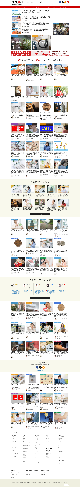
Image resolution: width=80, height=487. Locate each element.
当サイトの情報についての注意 (55, 482)
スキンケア (48, 438)
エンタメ (59, 457)
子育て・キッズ (37, 454)
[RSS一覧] (65, 2)
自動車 (24, 461)
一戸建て (13, 436)
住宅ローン (25, 441)
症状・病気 (36, 438)
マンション (13, 438)
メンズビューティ (60, 453)
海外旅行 (24, 455)
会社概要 (13, 482)
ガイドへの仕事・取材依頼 (15, 475)
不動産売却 (13, 450)
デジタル (31, 7)
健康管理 (36, 436)
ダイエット (48, 444)
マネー (22, 7)
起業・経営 (48, 454)
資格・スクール (48, 453)
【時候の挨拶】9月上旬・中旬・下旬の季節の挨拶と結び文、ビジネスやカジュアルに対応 (39, 292)
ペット (59, 463)
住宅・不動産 (14, 435)
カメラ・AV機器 (60, 438)
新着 (17, 7)
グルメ (61, 7)
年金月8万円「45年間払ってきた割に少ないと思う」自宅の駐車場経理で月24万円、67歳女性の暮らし (16, 292)
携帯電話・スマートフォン (62, 439)
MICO (47, 445)
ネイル (47, 442)
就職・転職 (48, 450)
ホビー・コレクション (61, 460)
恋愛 (58, 445)
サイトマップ (52, 4)
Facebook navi (43, 474)
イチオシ (42, 475)
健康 (24, 7)
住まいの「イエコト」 (15, 453)
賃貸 (12, 444)
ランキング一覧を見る (40, 214)
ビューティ (27, 7)
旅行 (52, 7)
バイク (24, 463)
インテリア (13, 442)
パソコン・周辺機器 (61, 436)
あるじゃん (25, 451)
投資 (24, 438)
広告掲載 (25, 482)
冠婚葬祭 (36, 447)
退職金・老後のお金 (26, 446)
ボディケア (48, 441)
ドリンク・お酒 (37, 462)
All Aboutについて (40, 482)
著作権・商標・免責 (47, 482)
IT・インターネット (61, 441)
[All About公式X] (63, 2)
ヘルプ (67, 482)
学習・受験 (48, 457)
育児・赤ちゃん (37, 453)
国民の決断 (12, 477)
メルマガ (56, 4)
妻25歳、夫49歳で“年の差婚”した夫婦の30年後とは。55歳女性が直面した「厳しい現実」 (51, 292)
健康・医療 (37, 435)
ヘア (47, 439)
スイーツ (36, 460)
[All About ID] (68, 2)
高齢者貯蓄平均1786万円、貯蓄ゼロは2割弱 (63, 291)
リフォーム (13, 439)
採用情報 (17, 482)
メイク (47, 436)
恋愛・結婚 (37, 7)
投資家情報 (21, 482)
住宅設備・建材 (14, 441)
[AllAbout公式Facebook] (60, 2)
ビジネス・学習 (42, 7)
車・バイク (64, 7)
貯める (24, 436)
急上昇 (15, 7)
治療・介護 (36, 439)
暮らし (34, 7)
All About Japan (28, 474)
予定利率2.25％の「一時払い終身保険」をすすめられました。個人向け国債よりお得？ (28, 292)
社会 (47, 456)
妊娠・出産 (36, 451)
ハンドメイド (37, 450)
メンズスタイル (48, 7)
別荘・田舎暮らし (14, 447)
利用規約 (28, 482)
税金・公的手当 (25, 448)
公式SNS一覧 (61, 4)
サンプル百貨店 (43, 472)
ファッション (57, 7)
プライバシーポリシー (34, 482)
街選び (13, 445)
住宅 (19, 7)
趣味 (54, 7)
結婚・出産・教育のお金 (27, 445)
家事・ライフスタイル (38, 444)
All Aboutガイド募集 (14, 474)
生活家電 (36, 448)
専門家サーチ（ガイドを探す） (15, 472)
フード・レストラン (38, 459)
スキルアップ (48, 451)
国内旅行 (24, 457)
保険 (24, 439)
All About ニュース (28, 472)
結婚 (58, 447)
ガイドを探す (67, 4)
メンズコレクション (61, 451)
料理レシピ (36, 445)
